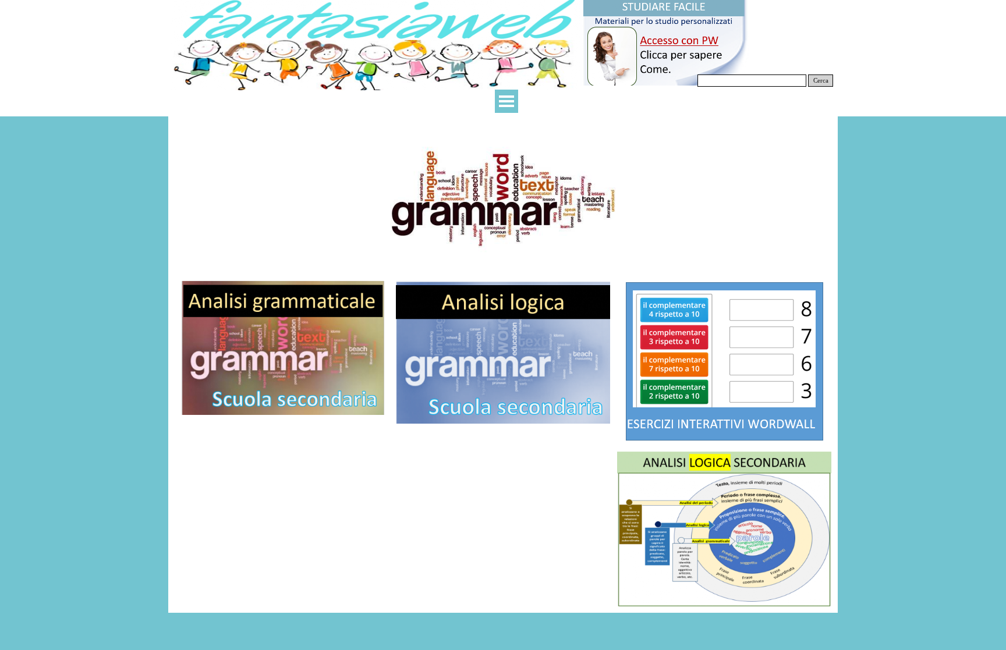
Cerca (820, 80)
